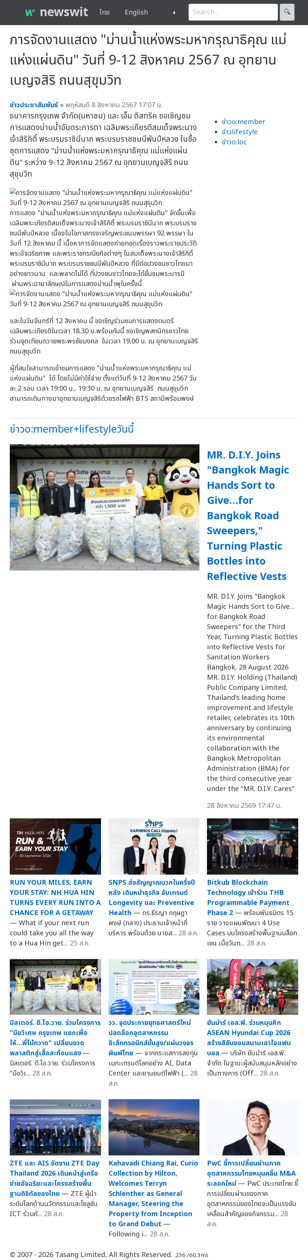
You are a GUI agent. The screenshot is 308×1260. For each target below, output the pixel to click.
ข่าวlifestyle (240, 132)
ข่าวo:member (243, 122)
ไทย (105, 12)
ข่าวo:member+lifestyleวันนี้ (72, 429)
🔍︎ (287, 12)
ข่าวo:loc (234, 142)
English (136, 12)
